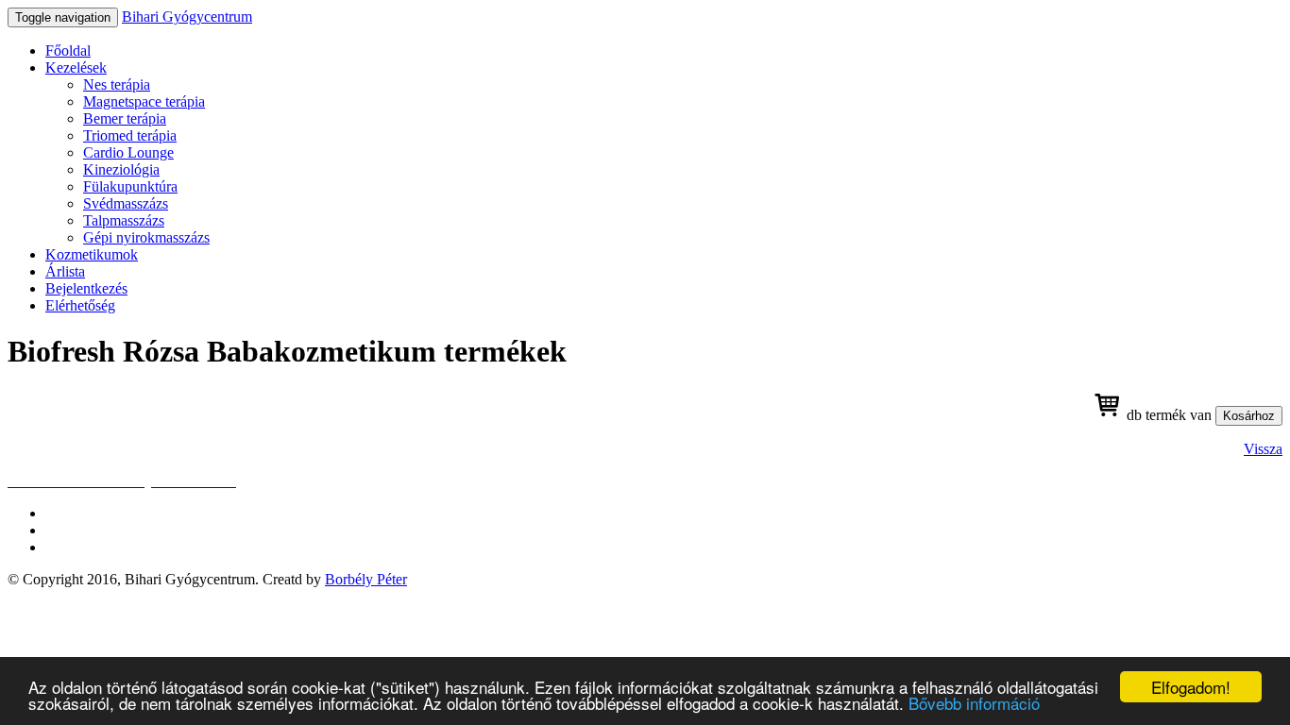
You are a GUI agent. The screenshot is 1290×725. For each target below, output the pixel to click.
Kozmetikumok (91, 254)
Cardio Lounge (128, 152)
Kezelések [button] (76, 67)
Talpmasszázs (123, 220)
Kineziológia (121, 169)
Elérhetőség (80, 305)
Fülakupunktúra (130, 186)
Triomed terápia (130, 135)
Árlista (65, 271)
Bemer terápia (124, 118)
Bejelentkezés (86, 288)
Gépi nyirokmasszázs (146, 237)
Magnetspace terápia (144, 101)
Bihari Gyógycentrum (187, 16)
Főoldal (68, 50)
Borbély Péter (366, 579)
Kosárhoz (1249, 416)
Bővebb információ (974, 703)
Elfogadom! (1191, 687)
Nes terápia (116, 84)
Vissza (1263, 449)
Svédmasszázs (125, 203)
